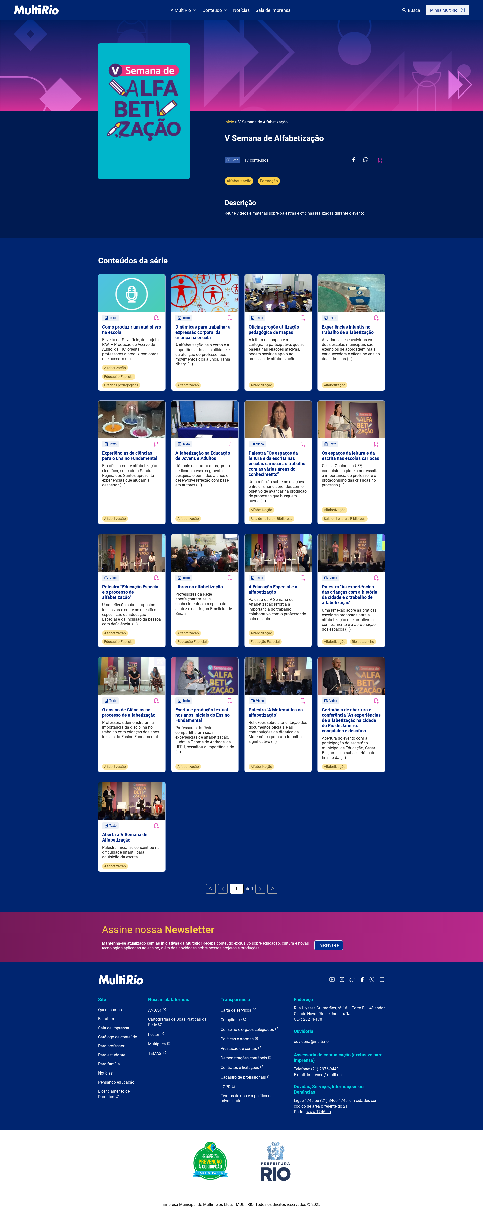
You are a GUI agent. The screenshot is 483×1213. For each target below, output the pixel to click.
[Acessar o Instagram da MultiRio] (342, 980)
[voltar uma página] (223, 889)
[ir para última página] (272, 889)
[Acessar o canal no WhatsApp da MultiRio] (372, 980)
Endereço (303, 999)
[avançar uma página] (260, 889)
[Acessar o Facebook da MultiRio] (362, 980)
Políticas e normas (238, 1039)
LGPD (226, 1086)
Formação (269, 181)
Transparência (235, 999)
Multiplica (157, 1044)
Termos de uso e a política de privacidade (246, 1098)
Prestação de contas (239, 1048)
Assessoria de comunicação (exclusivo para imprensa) (338, 1057)
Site (102, 999)
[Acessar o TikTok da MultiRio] (352, 980)
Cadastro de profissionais (244, 1077)
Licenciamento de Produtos (114, 1094)
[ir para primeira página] (211, 889)
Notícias (241, 10)
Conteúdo (212, 10)
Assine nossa (158, 930)
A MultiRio (181, 10)
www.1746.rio (318, 1111)
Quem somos (110, 1009)
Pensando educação (116, 1082)
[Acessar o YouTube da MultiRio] (332, 980)
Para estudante (111, 1055)
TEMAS (155, 1053)
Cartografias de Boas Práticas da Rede (177, 1022)
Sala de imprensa (113, 1027)
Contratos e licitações (240, 1067)
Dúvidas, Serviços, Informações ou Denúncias (329, 1089)
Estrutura (106, 1018)
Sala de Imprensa (273, 10)
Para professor (111, 1046)
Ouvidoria (303, 1031)
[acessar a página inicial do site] (36, 10)
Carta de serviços (236, 1010)
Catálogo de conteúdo (117, 1037)
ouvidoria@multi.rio (311, 1041)
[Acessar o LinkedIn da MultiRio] (382, 980)
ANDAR (155, 1010)
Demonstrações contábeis (244, 1058)
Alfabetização (239, 181)
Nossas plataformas (168, 999)
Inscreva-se (329, 945)
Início (229, 122)
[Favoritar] (156, 318)
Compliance (232, 1019)
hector (154, 1034)
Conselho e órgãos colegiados (248, 1029)
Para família (109, 1064)
